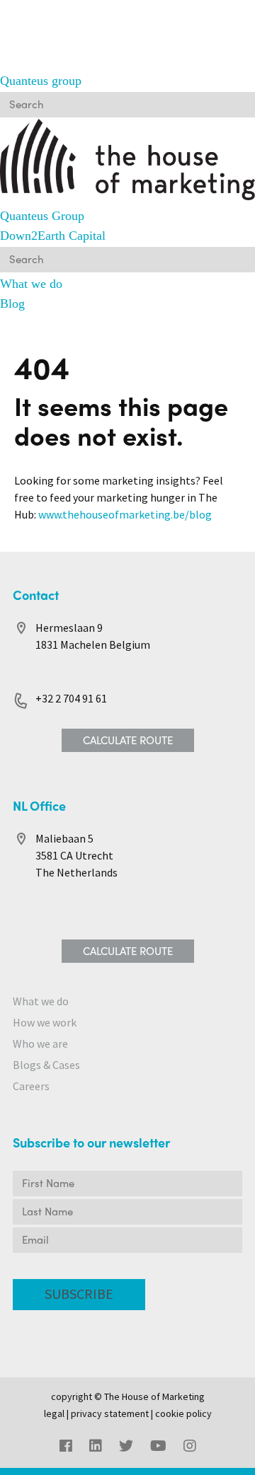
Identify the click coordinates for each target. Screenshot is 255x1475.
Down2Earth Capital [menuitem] (53, 236)
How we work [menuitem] (44, 1022)
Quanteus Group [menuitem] (42, 216)
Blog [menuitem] (12, 303)
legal (54, 1414)
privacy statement (110, 1414)
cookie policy (183, 1414)
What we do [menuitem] (31, 284)
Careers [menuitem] (31, 1086)
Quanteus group (40, 81)
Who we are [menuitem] (40, 1043)
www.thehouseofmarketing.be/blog (125, 514)
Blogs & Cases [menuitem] (46, 1065)
